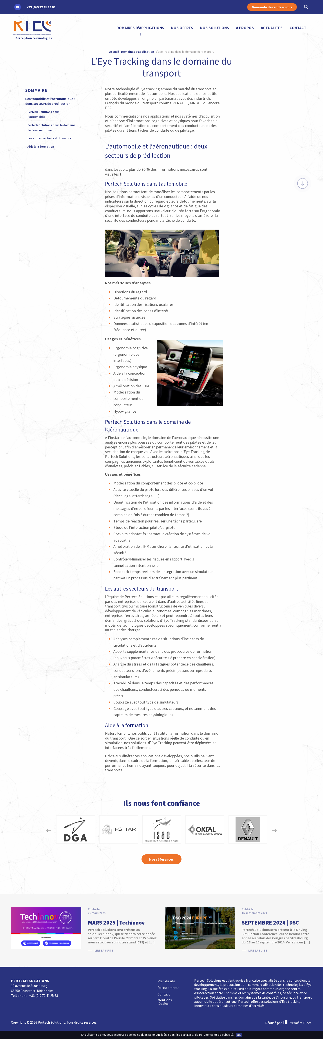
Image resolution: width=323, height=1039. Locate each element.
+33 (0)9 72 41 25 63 (43, 995)
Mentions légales (165, 1002)
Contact (298, 27)
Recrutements (168, 988)
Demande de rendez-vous (272, 7)
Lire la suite (103, 950)
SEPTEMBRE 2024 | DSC (270, 922)
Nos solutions (214, 27)
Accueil (114, 52)
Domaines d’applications (140, 27)
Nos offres (182, 27)
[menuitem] (140, 28)
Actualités (272, 27)
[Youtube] (17, 7)
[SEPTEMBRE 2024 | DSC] (200, 927)
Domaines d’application (137, 52)
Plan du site (166, 981)
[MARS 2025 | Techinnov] (46, 927)
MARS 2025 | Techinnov (116, 922)
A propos (245, 27)
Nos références (161, 859)
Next (274, 829)
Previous (49, 829)
